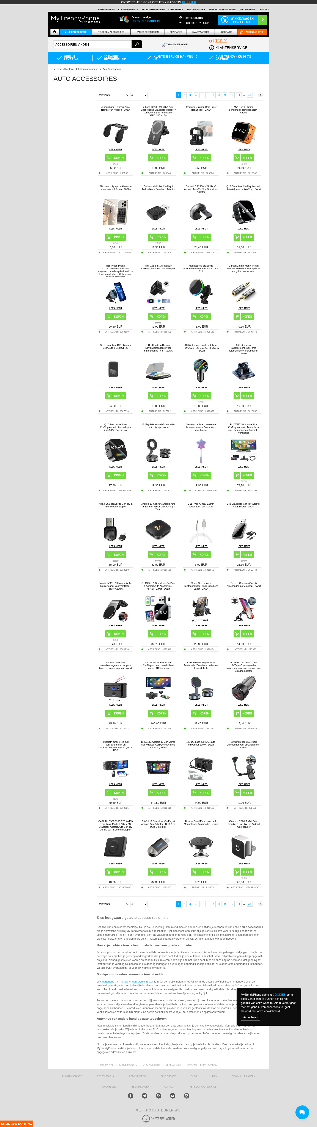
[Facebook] (130, 1096)
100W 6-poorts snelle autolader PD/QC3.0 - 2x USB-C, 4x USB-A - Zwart (201, 348)
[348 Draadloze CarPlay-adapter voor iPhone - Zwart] (244, 541)
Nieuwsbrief (247, 9)
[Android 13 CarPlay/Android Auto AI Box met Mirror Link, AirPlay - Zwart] (158, 541)
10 (231, 95)
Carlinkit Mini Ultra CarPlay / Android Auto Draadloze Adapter (158, 187)
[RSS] (158, 1096)
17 (249, 94)
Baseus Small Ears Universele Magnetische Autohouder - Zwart (201, 822)
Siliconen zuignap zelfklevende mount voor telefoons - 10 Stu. (116, 187)
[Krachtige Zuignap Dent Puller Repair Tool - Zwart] (201, 145)
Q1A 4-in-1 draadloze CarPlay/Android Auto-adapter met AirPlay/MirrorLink (115, 427)
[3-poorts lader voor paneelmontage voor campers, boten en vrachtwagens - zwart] (116, 700)
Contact (264, 9)
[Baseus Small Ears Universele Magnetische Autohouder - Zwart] (201, 859)
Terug (58, 69)
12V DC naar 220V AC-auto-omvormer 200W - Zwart (201, 743)
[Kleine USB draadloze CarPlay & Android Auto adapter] (116, 541)
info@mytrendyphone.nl (202, 1064)
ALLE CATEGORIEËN (75, 32)
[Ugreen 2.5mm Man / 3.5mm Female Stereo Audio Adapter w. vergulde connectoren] (244, 303)
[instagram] (186, 1096)
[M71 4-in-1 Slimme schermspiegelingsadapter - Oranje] (244, 145)
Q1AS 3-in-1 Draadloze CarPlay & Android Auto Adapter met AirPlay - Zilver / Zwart (158, 586)
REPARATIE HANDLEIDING (222, 9)
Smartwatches (200, 32)
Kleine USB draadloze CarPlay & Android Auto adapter (115, 505)
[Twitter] (144, 1096)
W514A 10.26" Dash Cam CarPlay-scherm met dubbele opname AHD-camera (158, 665)
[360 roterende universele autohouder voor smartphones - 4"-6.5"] (244, 779)
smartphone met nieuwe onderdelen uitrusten (127, 981)
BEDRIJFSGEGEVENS (153, 9)
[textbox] (97, 44)
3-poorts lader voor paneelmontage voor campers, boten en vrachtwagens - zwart (115, 665)
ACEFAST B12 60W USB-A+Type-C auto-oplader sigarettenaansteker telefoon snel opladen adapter (243, 666)
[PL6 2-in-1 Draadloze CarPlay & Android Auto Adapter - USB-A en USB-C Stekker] (158, 859)
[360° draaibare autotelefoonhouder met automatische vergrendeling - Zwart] (244, 383)
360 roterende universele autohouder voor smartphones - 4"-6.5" (243, 745)
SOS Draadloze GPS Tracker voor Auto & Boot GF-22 (115, 346)
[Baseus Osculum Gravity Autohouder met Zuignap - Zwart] (244, 621)
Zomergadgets (254, 32)
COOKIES (279, 994)
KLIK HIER (189, 2)
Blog (194, 1076)
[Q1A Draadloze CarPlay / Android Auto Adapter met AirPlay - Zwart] (244, 224)
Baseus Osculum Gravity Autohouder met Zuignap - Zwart (244, 584)
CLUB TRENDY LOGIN (196, 23)
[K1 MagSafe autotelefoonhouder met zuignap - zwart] (158, 462)
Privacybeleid (107, 1086)
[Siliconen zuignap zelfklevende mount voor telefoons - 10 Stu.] (116, 224)
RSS (214, 1076)
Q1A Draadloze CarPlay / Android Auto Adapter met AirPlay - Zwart (243, 187)
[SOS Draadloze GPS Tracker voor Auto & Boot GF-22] (116, 383)
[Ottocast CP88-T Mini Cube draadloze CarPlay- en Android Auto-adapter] (244, 859)
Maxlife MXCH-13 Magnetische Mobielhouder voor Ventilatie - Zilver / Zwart (115, 586)
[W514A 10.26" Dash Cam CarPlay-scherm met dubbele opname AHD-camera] (158, 700)
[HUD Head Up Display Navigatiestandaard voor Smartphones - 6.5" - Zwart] (158, 383)
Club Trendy (176, 9)
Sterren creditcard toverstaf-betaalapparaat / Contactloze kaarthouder (201, 427)
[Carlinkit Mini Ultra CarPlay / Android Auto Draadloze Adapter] (158, 224)
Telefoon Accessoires (111, 32)
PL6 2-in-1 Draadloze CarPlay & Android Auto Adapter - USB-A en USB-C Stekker (158, 824)
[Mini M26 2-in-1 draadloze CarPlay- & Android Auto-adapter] (158, 303)
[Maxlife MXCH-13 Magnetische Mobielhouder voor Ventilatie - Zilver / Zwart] (116, 621)
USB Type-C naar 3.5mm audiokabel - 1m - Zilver (201, 505)
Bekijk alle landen (243, 1076)
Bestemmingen (140, 1086)
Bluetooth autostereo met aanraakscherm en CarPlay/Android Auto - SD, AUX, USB (116, 746)
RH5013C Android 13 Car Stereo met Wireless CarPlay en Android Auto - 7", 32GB (158, 745)
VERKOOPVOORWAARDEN (204, 1086)
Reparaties (176, 32)
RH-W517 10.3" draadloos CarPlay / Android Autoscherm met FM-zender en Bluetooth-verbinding (243, 428)
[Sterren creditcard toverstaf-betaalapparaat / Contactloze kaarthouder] (201, 462)
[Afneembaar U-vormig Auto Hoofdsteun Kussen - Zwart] (116, 145)
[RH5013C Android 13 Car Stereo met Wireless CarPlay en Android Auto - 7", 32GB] (158, 779)
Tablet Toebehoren (148, 32)
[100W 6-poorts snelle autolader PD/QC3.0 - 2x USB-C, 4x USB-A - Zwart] (201, 383)
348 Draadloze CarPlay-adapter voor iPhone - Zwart (243, 505)
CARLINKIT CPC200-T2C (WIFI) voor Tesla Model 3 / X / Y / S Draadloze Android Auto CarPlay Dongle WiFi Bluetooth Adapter (115, 825)
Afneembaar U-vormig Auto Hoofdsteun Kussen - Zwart (115, 108)
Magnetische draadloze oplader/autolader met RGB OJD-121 (201, 268)
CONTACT (169, 1086)
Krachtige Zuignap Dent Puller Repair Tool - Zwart (201, 108)
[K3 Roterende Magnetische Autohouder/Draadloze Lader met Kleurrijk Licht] (201, 700)
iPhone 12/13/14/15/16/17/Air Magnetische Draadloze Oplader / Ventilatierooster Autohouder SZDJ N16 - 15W (158, 111)
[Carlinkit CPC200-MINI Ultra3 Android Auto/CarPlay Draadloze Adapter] (201, 224)
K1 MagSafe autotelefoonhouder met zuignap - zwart (158, 426)
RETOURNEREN (106, 9)
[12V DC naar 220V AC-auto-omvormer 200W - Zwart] (201, 779)
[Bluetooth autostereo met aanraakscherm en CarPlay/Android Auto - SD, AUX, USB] (116, 779)
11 (238, 95)
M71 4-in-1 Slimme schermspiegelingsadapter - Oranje (243, 110)
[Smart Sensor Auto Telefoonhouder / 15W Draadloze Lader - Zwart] (201, 621)
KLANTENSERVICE (128, 9)
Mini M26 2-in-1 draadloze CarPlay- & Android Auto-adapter (158, 267)
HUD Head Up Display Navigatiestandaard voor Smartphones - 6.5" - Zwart (158, 348)
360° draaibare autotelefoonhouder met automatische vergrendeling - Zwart (244, 349)
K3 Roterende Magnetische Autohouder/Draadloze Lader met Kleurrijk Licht (201, 665)
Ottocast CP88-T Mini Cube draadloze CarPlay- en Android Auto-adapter (244, 824)
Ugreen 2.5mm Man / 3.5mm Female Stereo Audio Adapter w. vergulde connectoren (243, 268)
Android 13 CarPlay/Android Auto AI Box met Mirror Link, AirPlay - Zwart (158, 506)
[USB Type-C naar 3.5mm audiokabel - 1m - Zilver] (201, 541)
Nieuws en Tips (196, 9)
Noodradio (226, 32)
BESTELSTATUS (193, 18)
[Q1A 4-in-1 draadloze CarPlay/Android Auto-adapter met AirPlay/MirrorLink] (116, 462)
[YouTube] (172, 1096)
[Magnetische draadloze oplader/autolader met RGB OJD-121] (201, 303)
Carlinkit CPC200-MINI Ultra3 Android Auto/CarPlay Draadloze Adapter (201, 189)
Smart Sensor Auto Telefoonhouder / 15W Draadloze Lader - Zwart (201, 586)
